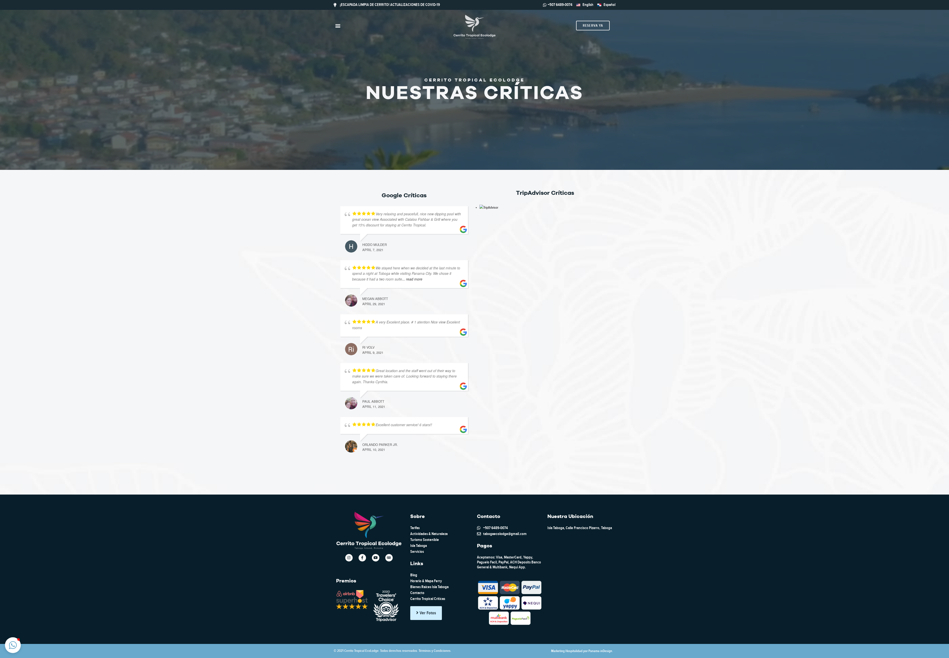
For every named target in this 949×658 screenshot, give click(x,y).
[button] (338, 25)
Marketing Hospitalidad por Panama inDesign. (582, 651)
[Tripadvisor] (389, 557)
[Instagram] (349, 557)
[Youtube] (375, 557)
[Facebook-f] (362, 557)
